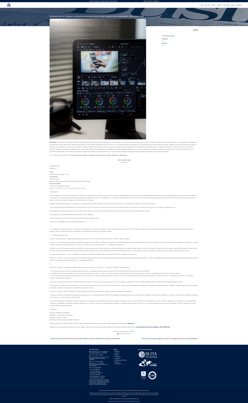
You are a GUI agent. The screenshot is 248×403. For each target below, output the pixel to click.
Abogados (117, 358)
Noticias (219, 5)
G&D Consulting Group (148, 1)
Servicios (213, 5)
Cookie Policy (125, 401)
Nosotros (207, 5)
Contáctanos (118, 363)
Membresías (239, 5)
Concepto (164, 45)
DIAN (163, 40)
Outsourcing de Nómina (121, 360)
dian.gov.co (131, 323)
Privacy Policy (118, 401)
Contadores (118, 356)
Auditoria (117, 362)
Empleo (233, 5)
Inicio (202, 5)
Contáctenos (226, 5)
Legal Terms (111, 401)
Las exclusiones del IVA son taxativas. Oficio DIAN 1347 (153, 327)
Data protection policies (134, 401)
